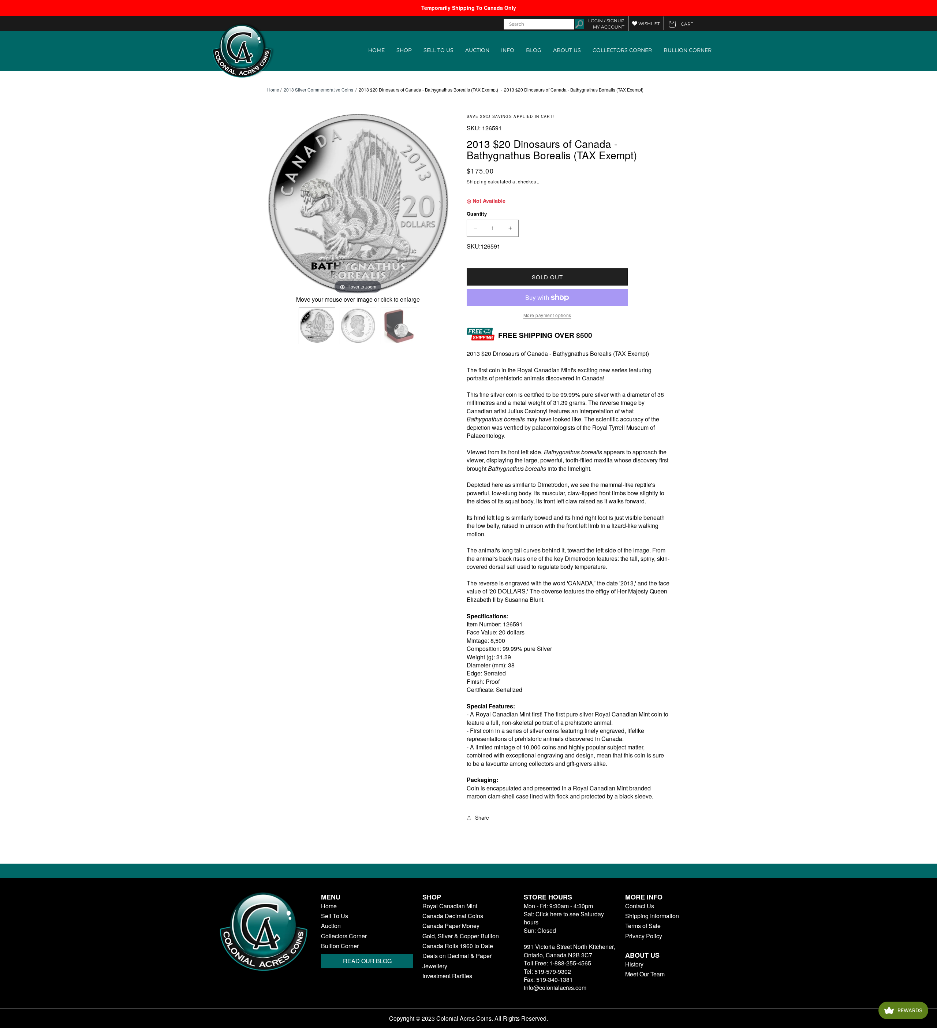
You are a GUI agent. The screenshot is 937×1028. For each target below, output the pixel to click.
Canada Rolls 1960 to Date (457, 946)
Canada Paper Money (450, 926)
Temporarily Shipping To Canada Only (468, 7)
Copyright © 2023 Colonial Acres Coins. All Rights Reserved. (468, 1018)
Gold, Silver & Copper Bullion (460, 936)
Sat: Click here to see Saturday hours (564, 918)
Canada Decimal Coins (452, 916)
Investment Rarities (447, 976)
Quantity (477, 213)
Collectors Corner (344, 936)
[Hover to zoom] (357, 204)
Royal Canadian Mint (449, 906)
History (634, 964)
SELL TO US (438, 50)
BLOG (533, 50)
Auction (331, 926)
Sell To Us (334, 916)
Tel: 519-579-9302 (547, 971)
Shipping (477, 181)
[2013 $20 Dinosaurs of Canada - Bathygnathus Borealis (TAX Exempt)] (317, 326)
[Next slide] (441, 205)
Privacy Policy (643, 936)
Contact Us (639, 906)
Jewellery (434, 966)
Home (273, 90)
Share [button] (482, 817)
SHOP (404, 50)
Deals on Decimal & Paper (457, 956)
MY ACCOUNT (608, 27)
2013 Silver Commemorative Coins (318, 89)
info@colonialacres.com (555, 987)
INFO (507, 50)
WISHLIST (648, 23)
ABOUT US (567, 50)
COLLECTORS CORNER (622, 50)
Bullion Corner (340, 946)
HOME (376, 50)
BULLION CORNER (688, 50)
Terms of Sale (643, 926)
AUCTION (477, 50)
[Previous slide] (274, 205)
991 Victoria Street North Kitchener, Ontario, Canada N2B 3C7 (569, 950)
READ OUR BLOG (367, 961)
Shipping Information (652, 916)
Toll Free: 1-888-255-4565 (557, 963)
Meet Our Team (645, 974)
